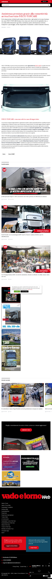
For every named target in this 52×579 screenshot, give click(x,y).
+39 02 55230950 (7, 560)
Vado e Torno (5, 503)
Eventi (10, 279)
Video (13, 199)
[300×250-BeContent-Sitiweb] (11, 463)
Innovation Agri (5, 530)
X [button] (39, 286)
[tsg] (26, 337)
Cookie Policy (23, 566)
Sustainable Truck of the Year (9, 521)
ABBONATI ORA (26, 430)
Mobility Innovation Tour (8, 528)
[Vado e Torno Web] (6, 1)
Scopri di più (34, 547)
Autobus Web (5, 509)
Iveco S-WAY (11, 154)
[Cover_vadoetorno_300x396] (26, 358)
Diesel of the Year (6, 525)
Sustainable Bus (5, 511)
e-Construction (5, 519)
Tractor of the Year (6, 527)
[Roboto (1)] (26, 295)
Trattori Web (5, 517)
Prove (10, 199)
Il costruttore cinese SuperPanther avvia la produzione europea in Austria (22, 409)
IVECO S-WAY (38, 65)
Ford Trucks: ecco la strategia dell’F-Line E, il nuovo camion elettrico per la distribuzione (22, 235)
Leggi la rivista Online (11, 546)
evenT (3, 532)
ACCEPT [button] (17, 291)
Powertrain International (7, 515)
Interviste (11, 239)
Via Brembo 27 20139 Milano (10, 557)
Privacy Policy (16, 566)
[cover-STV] (26, 316)
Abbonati (44, 1)
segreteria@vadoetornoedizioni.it (11, 563)
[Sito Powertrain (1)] (30, 463)
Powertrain (4, 513)
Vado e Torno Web (6, 505)
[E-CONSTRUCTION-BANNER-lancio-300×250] (11, 478)
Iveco (4, 154)
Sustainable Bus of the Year (8, 523)
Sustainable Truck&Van (7, 507)
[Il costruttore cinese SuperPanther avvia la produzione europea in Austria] (23, 395)
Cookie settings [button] (24, 291)
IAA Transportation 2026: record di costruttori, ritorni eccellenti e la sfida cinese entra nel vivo (25, 275)
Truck (10, 411)
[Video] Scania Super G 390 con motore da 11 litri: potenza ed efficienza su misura (24, 196)
